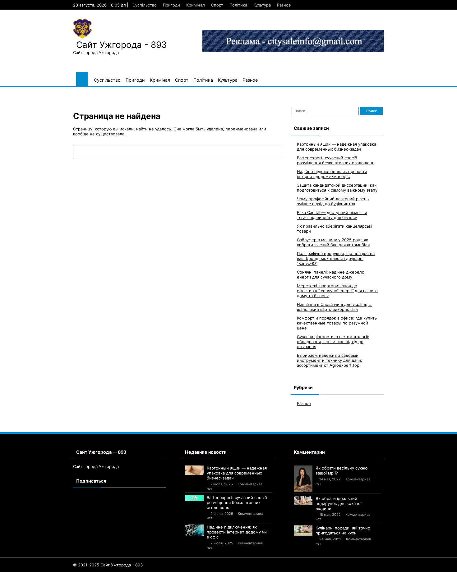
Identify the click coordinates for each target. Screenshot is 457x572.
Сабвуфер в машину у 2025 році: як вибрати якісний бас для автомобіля (333, 242)
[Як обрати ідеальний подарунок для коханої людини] (303, 500)
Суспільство (144, 4)
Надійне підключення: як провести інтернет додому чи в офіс (332, 174)
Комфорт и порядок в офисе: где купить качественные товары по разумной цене (337, 323)
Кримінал (195, 4)
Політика (238, 4)
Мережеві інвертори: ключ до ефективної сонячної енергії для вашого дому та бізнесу (337, 290)
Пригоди (171, 4)
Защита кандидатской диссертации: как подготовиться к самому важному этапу (337, 188)
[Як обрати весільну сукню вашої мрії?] (303, 478)
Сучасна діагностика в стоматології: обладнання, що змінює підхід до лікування (333, 341)
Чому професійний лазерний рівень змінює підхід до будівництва (333, 201)
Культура (262, 4)
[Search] (273, 152)
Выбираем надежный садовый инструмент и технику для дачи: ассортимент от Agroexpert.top (329, 360)
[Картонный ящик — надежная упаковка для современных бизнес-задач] (194, 470)
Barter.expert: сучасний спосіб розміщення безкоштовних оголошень (335, 160)
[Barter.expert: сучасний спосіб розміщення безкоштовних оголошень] (194, 498)
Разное (284, 4)
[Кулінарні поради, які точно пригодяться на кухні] (303, 530)
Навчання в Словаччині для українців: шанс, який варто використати (334, 307)
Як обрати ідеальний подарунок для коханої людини (339, 503)
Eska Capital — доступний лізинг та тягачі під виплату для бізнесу (332, 215)
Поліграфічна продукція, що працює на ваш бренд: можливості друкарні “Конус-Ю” (336, 258)
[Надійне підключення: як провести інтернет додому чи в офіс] (194, 530)
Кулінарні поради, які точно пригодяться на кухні (343, 530)
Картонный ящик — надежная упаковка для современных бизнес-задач (336, 147)
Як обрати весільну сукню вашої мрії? (342, 470)
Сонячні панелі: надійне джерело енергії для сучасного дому (330, 274)
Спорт (217, 4)
